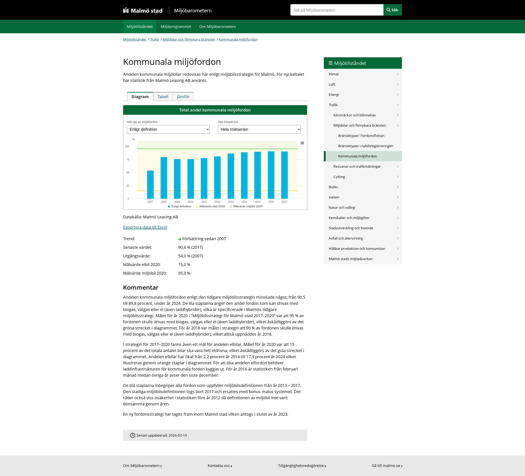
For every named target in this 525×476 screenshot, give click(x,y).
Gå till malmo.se (386, 465)
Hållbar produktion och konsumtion (357, 248)
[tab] (140, 96)
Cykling (339, 176)
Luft (332, 84)
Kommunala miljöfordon (238, 39)
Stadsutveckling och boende (351, 228)
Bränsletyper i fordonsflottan (361, 135)
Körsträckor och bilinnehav (354, 115)
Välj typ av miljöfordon (142, 122)
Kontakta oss (219, 465)
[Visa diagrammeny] (302, 143)
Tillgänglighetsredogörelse (301, 465)
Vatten (334, 197)
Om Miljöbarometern (217, 26)
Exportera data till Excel (145, 227)
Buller (333, 187)
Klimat (334, 74)
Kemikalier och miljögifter (349, 217)
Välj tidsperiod (228, 122)
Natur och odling (342, 207)
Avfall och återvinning (346, 238)
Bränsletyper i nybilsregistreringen (365, 145)
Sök (394, 9)
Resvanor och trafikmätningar (357, 166)
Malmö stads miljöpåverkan (351, 258)
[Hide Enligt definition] (179, 206)
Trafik (154, 39)
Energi (334, 94)
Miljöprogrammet (176, 26)
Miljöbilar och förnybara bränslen (189, 39)
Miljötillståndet (140, 26)
